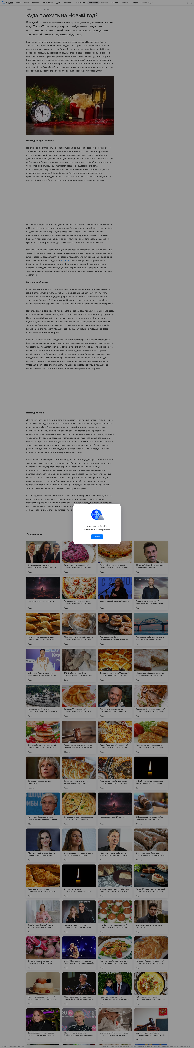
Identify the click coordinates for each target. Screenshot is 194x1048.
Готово (97, 537)
